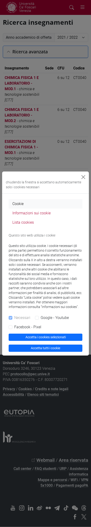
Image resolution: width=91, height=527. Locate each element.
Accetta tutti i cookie (45, 348)
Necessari (22, 317)
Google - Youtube (55, 317)
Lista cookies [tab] (23, 222)
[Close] (83, 177)
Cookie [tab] (18, 204)
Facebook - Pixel (27, 327)
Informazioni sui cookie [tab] (31, 213)
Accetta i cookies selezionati (45, 337)
